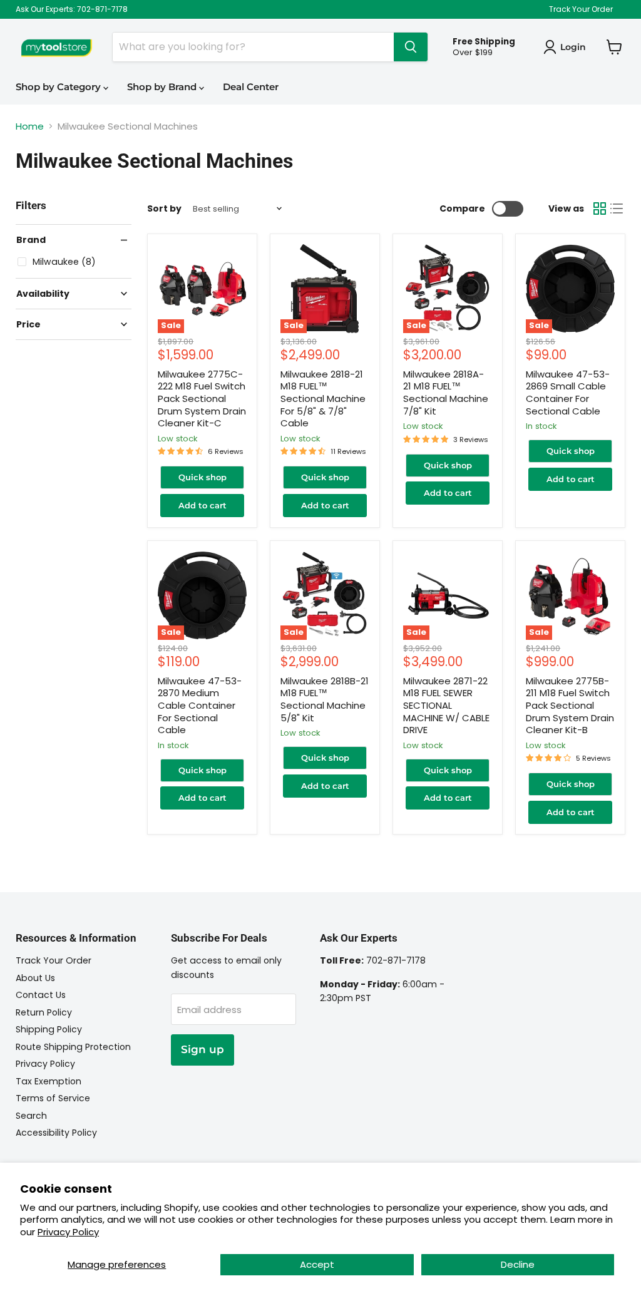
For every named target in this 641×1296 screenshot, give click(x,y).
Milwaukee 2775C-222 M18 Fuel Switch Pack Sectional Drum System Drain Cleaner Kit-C (202, 399)
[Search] (411, 47)
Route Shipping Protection (73, 1047)
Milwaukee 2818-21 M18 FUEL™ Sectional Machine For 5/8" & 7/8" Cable (323, 399)
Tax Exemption (48, 1081)
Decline (518, 1264)
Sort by (164, 208)
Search (31, 1115)
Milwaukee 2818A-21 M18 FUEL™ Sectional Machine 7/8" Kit (445, 393)
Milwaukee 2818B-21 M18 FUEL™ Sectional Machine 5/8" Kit (324, 699)
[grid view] (599, 208)
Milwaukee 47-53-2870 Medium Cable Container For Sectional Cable (200, 705)
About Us (35, 978)
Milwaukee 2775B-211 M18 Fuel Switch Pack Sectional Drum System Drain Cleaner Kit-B (570, 705)
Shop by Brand (163, 87)
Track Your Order (581, 9)
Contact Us (41, 995)
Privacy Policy (68, 1231)
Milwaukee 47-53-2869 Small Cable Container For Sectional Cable (568, 393)
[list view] (617, 208)
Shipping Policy (49, 1029)
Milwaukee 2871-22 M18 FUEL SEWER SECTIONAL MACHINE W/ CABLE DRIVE (446, 705)
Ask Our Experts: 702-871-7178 (72, 9)
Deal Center (251, 87)
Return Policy (44, 1012)
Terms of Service (53, 1098)
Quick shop (202, 477)
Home (30, 126)
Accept (317, 1264)
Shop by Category (59, 87)
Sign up (202, 1049)
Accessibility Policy (56, 1132)
